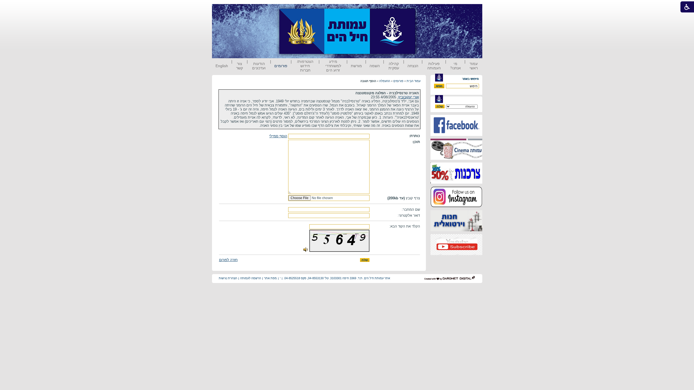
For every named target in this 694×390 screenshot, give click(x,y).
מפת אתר (270, 278)
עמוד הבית (413, 81)
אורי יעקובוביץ (408, 97)
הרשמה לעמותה (250, 278)
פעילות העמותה (434, 65)
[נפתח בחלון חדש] (456, 135)
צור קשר (239, 65)
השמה (375, 66)
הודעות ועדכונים (259, 65)
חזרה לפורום (228, 260)
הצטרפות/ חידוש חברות (305, 65)
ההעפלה (384, 81)
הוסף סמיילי (278, 136)
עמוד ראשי (474, 65)
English (222, 66)
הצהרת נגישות (228, 278)
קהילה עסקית (393, 65)
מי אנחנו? (455, 65)
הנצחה (412, 66)
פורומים (280, 66)
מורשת (356, 66)
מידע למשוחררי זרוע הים (333, 65)
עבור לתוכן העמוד (425, 9)
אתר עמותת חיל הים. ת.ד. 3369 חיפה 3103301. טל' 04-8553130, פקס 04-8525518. (337, 278)
